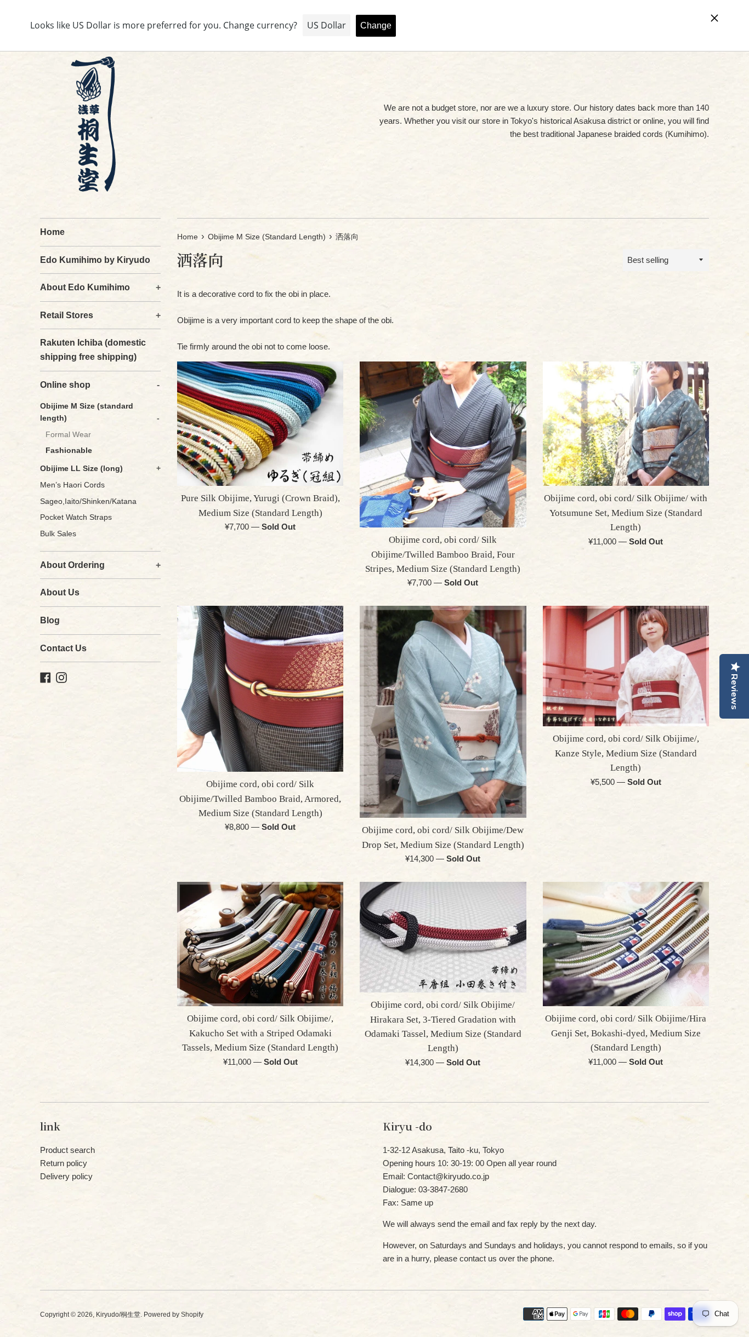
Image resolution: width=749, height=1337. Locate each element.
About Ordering (100, 565)
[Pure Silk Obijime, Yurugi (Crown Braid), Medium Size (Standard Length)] (260, 423)
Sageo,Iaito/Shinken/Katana (88, 501)
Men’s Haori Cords (72, 485)
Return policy (63, 1163)
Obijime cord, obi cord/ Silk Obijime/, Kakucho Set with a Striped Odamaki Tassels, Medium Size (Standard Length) (260, 1033)
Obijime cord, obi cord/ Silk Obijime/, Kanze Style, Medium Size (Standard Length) (626, 753)
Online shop (100, 384)
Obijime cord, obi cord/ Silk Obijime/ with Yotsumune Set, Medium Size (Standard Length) (625, 512)
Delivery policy (66, 1176)
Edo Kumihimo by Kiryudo (95, 260)
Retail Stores (100, 315)
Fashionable (69, 450)
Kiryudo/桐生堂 (118, 1314)
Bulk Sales (58, 534)
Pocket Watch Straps (76, 517)
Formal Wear (68, 435)
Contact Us (63, 648)
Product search (67, 1150)
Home (52, 232)
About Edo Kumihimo (100, 287)
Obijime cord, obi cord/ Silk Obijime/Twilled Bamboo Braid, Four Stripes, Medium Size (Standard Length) (442, 554)
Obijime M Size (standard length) (100, 412)
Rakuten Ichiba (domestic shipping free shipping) (93, 349)
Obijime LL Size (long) (100, 468)
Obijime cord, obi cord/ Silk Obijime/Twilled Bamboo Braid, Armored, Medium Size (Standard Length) (260, 798)
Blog (50, 620)
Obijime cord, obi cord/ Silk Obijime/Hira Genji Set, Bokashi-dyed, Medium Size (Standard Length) (625, 1033)
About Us (60, 592)
